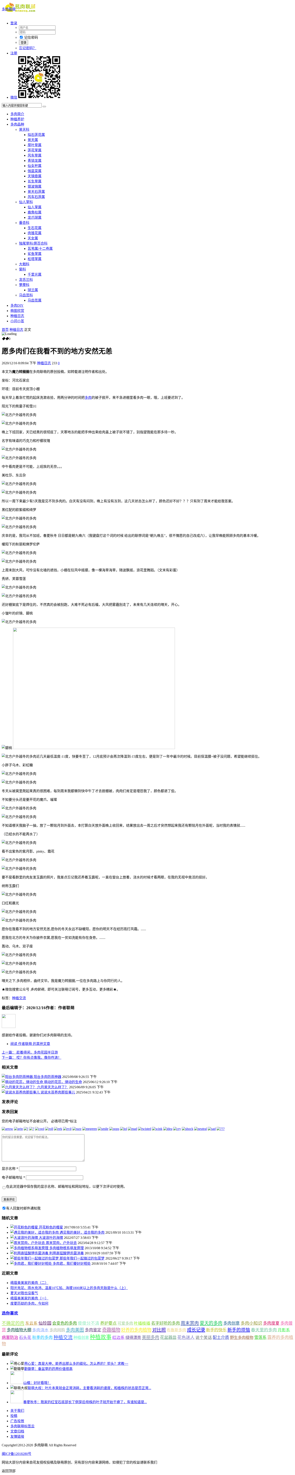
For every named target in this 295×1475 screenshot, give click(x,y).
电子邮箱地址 (13, 1177)
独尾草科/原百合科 (33, 243)
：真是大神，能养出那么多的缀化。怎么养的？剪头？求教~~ (76, 1363)
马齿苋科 (26, 295)
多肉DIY (17, 305)
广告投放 (17, 1421)
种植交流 (19, 998)
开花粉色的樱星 (51, 1227)
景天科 (24, 129)
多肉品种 (17, 124)
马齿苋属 (34, 300)
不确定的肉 (13, 1323)
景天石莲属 (36, 191)
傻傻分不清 (88, 1323)
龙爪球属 (34, 217)
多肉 (88, 397)
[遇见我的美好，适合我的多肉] (35, 1232)
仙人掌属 (34, 207)
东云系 (31, 1323)
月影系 (284, 1330)
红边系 (118, 1337)
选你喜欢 (10, 1313)
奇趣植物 (111, 1329)
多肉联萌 (9, 9)
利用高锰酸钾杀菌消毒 (66, 1253)
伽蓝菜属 (34, 171)
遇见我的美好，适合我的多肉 (82, 1232)
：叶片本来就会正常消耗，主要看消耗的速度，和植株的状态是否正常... (89, 1388)
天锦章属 (34, 176)
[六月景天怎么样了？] (19, 1087)
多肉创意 (231, 1323)
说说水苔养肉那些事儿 (58, 1092)
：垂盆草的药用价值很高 (48, 1369)
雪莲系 (260, 1337)
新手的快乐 (216, 1330)
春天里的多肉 (264, 1329)
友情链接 (17, 1436)
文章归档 (17, 1431)
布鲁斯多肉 (176, 1330)
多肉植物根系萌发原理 (66, 1248)
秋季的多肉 (42, 1337)
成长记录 (196, 1329)
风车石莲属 (36, 197)
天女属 (33, 238)
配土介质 (221, 1337)
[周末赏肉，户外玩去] (28, 1243)
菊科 (22, 269)
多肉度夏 (271, 1323)
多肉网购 (57, 1330)
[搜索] (44, 106)
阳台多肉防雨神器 (47, 1077)
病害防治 (10, 1337)
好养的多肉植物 (136, 1329)
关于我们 (17, 1410)
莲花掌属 (34, 150)
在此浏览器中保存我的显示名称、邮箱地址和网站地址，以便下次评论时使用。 (66, 1186)
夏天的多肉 (211, 1323)
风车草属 (34, 155)
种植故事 (100, 1337)
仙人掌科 (26, 202)
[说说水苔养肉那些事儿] (21, 1092)
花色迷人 (186, 1337)
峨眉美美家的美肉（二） (29, 1283)
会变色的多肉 (64, 1323)
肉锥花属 (34, 233)
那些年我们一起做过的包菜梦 (82, 1258)
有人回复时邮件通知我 (23, 1208)
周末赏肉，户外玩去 (61, 1243)
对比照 (159, 1329)
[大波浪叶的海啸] (24, 1237)
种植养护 (17, 119)
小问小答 (17, 321)
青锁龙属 (34, 160)
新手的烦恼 (238, 1329)
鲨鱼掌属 (34, 254)
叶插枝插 (142, 1323)
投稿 (13, 1416)
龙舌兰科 (26, 279)
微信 (13, 97)
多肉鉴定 (93, 1330)
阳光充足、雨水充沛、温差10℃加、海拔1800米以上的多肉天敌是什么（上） (69, 1288)
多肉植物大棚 (19, 1330)
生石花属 (34, 228)
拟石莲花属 (36, 135)
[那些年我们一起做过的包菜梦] (35, 1258)
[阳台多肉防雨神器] (18, 1077)
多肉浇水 (40, 1330)
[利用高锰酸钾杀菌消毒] (29, 1253)
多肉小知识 (251, 1323)
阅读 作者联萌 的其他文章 (30, 1044)
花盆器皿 (168, 1337)
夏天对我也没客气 (24, 1293)
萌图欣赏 (17, 311)
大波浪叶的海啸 (51, 1237)
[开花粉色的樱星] (24, 1227)
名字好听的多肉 (165, 1323)
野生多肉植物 (241, 1337)
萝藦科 (24, 285)
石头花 (25, 1337)
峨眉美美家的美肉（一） (29, 1298)
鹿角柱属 (34, 212)
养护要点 (108, 1323)
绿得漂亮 (133, 1337)
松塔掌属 (34, 259)
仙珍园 (44, 1323)
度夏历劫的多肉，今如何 (29, 1303)
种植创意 (81, 1337)
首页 (5, 329)
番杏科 (24, 223)
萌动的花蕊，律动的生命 (63, 1082)
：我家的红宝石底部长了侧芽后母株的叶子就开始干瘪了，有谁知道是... (85, 1402)
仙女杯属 (34, 166)
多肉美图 (75, 1329)
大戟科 (24, 264)
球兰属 (33, 290)
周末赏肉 (190, 1323)
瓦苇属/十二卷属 (40, 248)
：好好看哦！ (37, 1383)
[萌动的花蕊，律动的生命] (23, 1082)
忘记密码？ (27, 48)
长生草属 (34, 181)
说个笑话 (203, 1337)
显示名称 (10, 1168)
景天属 (33, 140)
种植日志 (17, 316)
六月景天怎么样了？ (52, 1087)
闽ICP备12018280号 (16, 1454)
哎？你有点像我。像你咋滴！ (31, 1057)
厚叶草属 (34, 145)
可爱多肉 (125, 1323)
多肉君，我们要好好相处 (72, 1263)
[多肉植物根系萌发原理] (29, 1248)
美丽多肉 (150, 1337)
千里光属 (34, 274)
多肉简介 (17, 114)
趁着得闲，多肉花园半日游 (30, 1052)
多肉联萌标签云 (22, 1426)
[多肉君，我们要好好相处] (31, 1263)
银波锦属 (34, 186)
